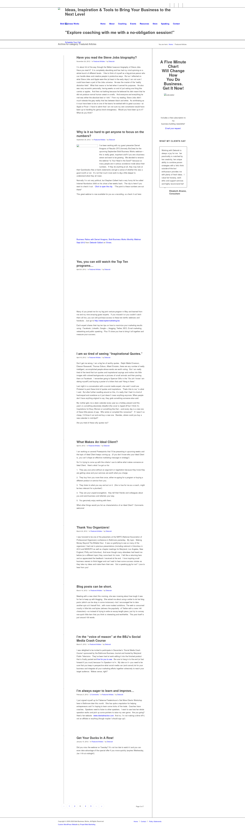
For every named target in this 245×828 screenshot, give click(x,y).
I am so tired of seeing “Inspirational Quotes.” (109, 353)
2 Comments (94, 694)
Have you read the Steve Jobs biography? (107, 57)
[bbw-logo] (68, 24)
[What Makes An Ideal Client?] (63, 446)
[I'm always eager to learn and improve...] (63, 695)
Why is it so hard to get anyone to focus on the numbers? (110, 134)
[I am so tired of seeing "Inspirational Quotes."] (63, 358)
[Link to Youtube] (181, 5)
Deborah (112, 61)
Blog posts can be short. (94, 586)
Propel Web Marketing (87, 824)
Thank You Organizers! (93, 527)
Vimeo (108, 242)
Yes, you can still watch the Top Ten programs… (102, 263)
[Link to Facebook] (168, 5)
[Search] (184, 24)
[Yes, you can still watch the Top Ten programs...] (63, 266)
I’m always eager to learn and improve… (105, 690)
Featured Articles (99, 61)
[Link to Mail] (185, 5)
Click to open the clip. (104, 186)
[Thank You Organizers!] (63, 532)
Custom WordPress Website (68, 824)
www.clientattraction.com (103, 715)
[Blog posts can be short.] (63, 591)
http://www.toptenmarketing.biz (107, 320)
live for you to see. (105, 659)
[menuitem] (103, 24)
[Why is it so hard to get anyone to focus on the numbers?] (63, 136)
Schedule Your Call (73, 42)
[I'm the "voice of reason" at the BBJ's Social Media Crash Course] (63, 641)
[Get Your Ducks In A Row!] (63, 742)
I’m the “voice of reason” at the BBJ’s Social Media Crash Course (109, 638)
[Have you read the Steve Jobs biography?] (63, 62)
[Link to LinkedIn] (176, 5)
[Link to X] (172, 5)
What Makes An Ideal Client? (97, 442)
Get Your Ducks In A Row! (95, 738)
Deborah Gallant (96, 242)
